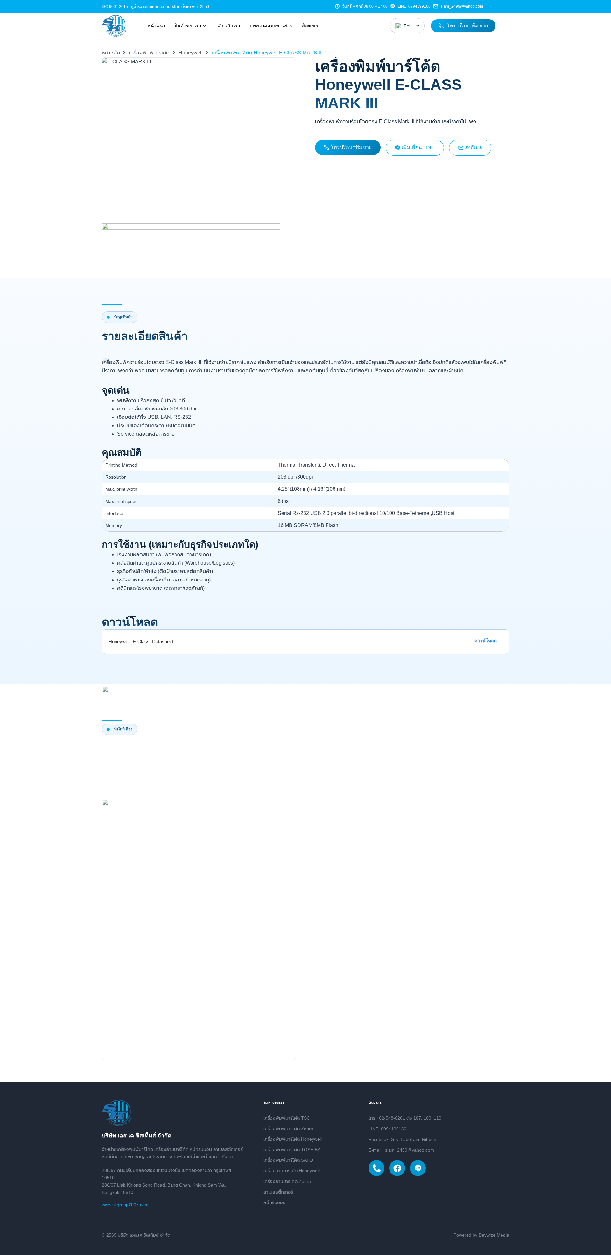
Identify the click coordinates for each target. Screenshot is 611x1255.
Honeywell (191, 52)
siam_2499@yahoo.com (462, 6)
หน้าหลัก (111, 52)
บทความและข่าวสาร (270, 25)
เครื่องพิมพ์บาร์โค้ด (149, 52)
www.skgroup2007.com (125, 1204)
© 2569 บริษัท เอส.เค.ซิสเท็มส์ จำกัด (136, 1234)
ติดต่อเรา (311, 25)
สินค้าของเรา (187, 25)
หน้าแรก (156, 25)
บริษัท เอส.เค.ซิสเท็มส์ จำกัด (137, 1135)
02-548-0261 (392, 1118)
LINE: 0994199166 (414, 6)
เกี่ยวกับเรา (228, 25)
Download (486, 641)
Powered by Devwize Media (481, 1234)
